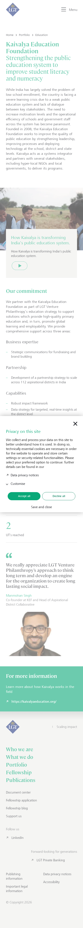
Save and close (41, 507)
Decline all (59, 496)
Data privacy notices (25, 475)
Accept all (24, 496)
